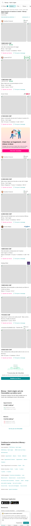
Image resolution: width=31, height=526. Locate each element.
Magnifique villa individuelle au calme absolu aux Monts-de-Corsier (15, 287)
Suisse (4, 9)
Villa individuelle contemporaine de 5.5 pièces (12, 251)
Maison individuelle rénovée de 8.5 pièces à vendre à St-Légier (15, 118)
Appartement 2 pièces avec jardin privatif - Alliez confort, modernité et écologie (15, 317)
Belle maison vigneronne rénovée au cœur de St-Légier (14, 181)
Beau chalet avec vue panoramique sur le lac (12, 83)
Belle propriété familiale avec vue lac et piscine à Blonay (14, 216)
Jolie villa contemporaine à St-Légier (10, 47)
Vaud (8, 9)
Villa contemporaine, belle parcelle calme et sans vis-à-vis (15, 351)
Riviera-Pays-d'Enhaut (14, 9)
